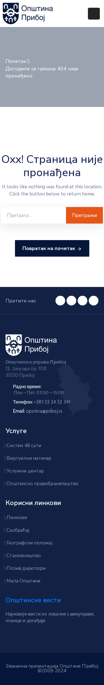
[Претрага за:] (33, 215)
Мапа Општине (23, 581)
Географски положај (29, 543)
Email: (37, 411)
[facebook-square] (71, 300)
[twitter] (82, 300)
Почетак (16, 61)
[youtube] (60, 300)
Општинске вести (33, 600)
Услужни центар (25, 471)
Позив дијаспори (26, 568)
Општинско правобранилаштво (42, 483)
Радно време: (27, 386)
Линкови (17, 517)
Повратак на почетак (48, 248)
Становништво (24, 555)
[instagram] (93, 300)
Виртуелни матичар (29, 458)
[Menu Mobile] (94, 14)
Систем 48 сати (24, 445)
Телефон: (41, 402)
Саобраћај (18, 530)
